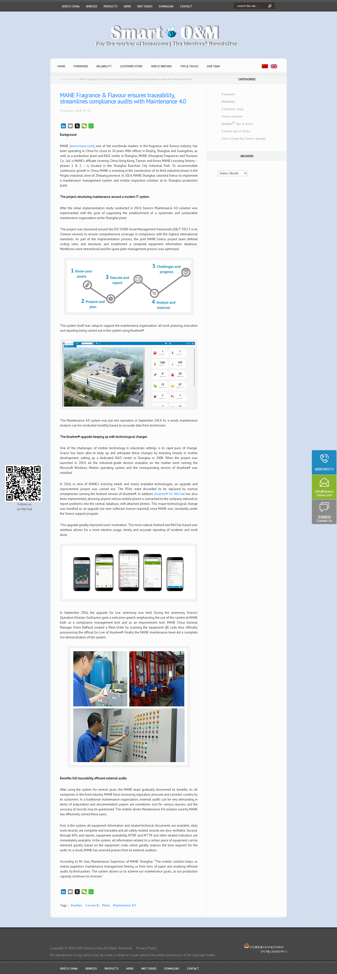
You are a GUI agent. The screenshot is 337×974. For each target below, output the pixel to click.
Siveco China (70, 6)
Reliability (104, 66)
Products (110, 6)
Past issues (144, 6)
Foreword (81, 66)
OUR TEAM (213, 66)
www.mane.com (82, 146)
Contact (186, 6)
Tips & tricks (189, 66)
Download (166, 6)
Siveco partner (161, 66)
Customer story (131, 66)
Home (61, 66)
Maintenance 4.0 (124, 905)
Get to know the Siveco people (243, 138)
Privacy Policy (146, 948)
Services (91, 6)
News (127, 6)
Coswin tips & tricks (236, 131)
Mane (106, 905)
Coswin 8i (92, 905)
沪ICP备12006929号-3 (274, 951)
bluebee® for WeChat (169, 494)
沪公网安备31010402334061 (266, 947)
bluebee (76, 905)
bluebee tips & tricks (237, 123)
